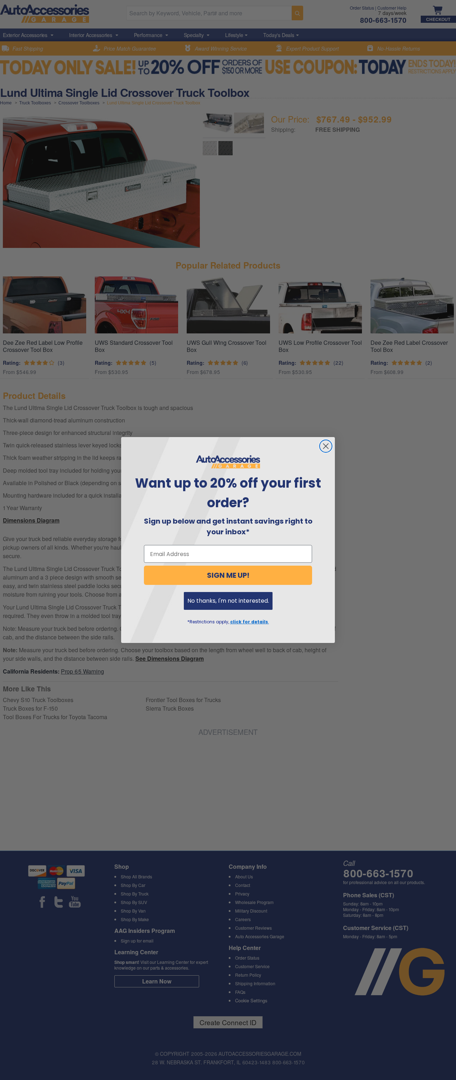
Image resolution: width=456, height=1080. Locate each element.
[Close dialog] (326, 446)
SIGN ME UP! (228, 575)
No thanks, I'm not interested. (228, 601)
